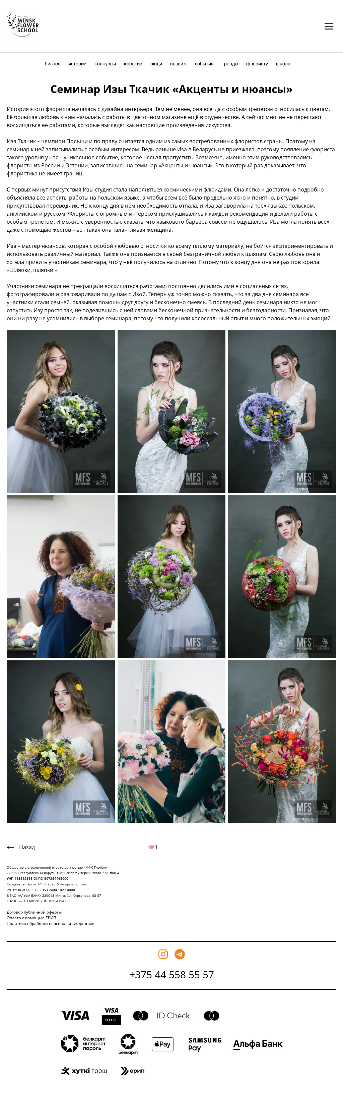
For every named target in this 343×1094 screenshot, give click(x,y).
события (204, 64)
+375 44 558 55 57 (171, 974)
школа (283, 64)
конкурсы (105, 64)
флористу (257, 64)
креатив (133, 64)
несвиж (178, 64)
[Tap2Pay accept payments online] (172, 1083)
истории (77, 64)
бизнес (52, 64)
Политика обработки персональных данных (50, 923)
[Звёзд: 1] (151, 847)
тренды (230, 64)
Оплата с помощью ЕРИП (31, 918)
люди (156, 64)
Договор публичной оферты (34, 912)
